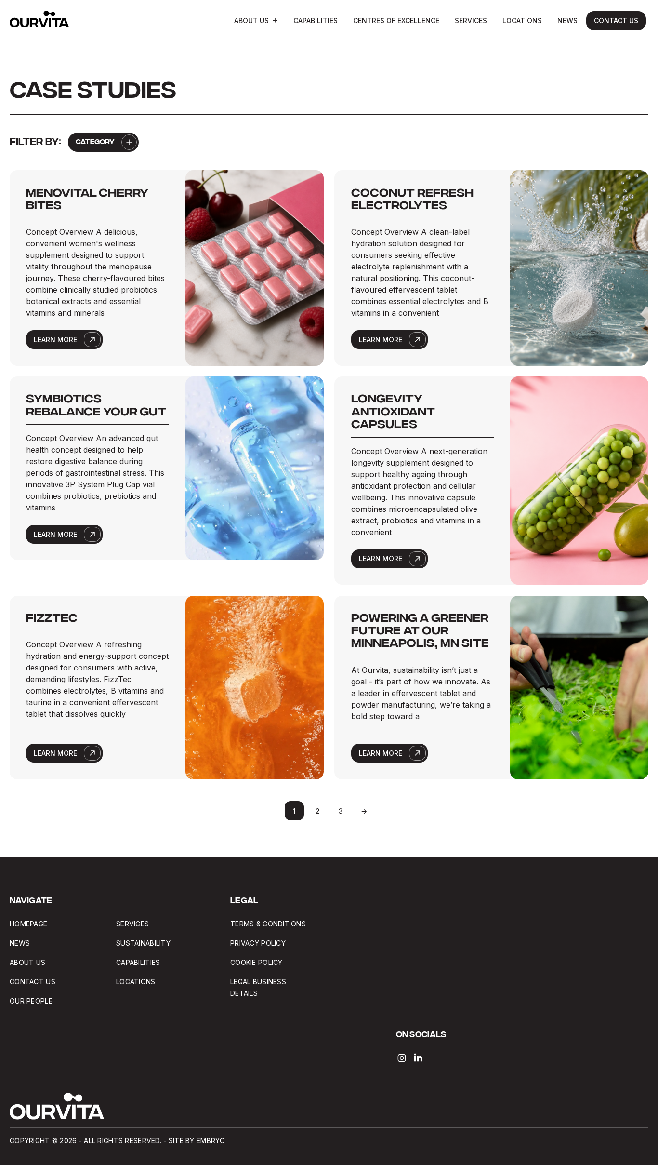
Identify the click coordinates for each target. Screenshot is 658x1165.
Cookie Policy (256, 962)
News (567, 20)
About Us (251, 20)
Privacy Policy (258, 943)
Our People (31, 1001)
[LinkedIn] (418, 1058)
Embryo (211, 1141)
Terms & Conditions (268, 924)
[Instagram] (402, 1058)
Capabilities (315, 20)
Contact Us (616, 20)
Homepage (28, 924)
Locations (522, 20)
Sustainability (143, 943)
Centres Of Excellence (396, 20)
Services (471, 20)
